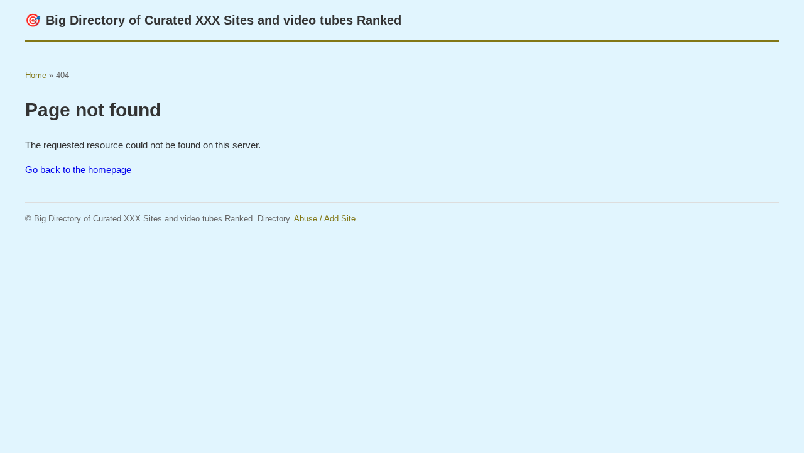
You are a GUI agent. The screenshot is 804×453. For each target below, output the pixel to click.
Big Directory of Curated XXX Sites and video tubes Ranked (213, 20)
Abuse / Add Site (325, 218)
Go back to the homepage (78, 169)
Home (35, 75)
